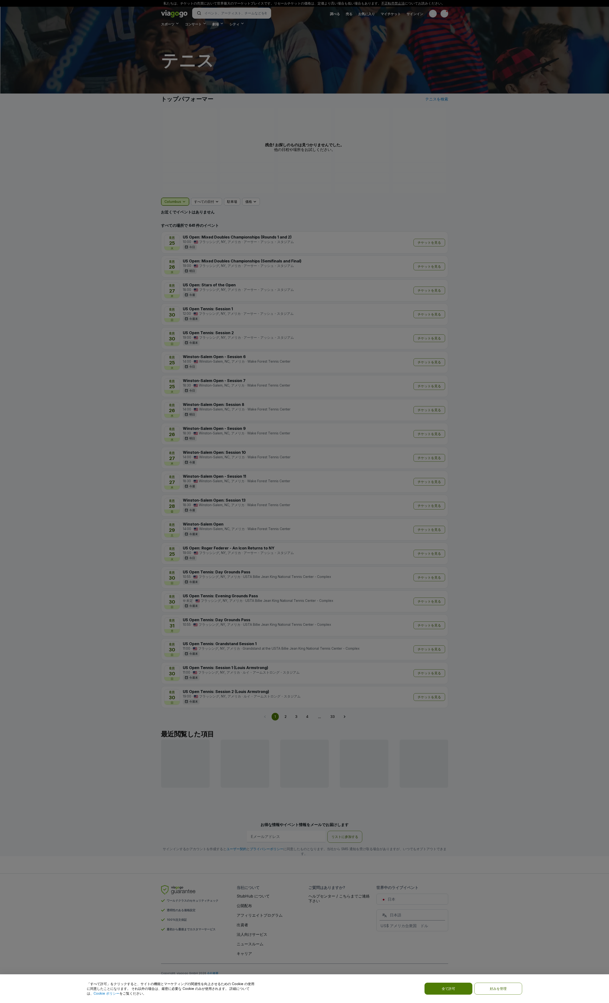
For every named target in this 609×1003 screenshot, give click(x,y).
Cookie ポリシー (106, 993)
